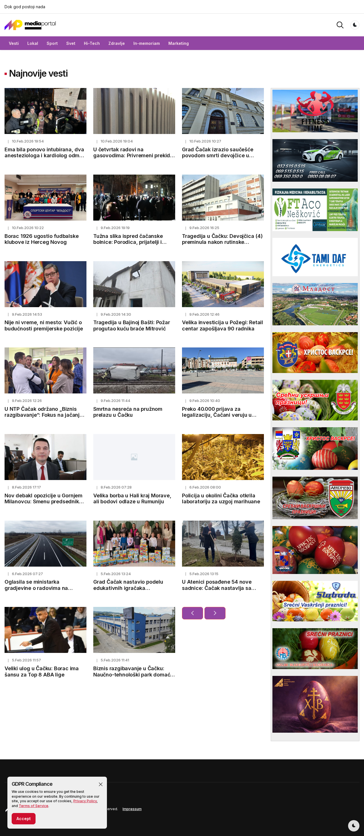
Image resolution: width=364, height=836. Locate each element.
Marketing (178, 43)
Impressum (132, 809)
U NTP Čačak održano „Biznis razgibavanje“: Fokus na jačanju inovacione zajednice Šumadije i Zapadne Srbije (45, 418)
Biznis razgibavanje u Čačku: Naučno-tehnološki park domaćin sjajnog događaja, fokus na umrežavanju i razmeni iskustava (134, 677)
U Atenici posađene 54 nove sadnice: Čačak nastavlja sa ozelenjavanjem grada (217, 588)
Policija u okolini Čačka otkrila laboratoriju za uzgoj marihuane (221, 499)
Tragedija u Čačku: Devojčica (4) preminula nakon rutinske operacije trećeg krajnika (222, 242)
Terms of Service (33, 806)
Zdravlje (116, 43)
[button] (101, 784)
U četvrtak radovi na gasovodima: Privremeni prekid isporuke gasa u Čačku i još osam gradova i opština (131, 158)
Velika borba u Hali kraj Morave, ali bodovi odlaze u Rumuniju (132, 499)
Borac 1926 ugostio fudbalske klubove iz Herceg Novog (41, 239)
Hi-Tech (92, 43)
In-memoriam (146, 43)
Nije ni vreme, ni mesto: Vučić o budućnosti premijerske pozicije (44, 325)
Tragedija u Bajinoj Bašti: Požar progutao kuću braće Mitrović (131, 325)
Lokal (32, 43)
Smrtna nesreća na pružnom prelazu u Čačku (127, 412)
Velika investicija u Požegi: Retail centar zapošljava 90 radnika (222, 325)
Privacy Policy (85, 801)
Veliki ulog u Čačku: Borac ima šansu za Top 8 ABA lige (42, 671)
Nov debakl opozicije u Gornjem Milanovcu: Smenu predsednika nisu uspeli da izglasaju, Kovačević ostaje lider (43, 505)
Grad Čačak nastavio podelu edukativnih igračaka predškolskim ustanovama (128, 588)
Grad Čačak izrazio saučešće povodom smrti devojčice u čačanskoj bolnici (217, 155)
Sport (52, 43)
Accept (23, 818)
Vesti (14, 43)
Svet (70, 43)
